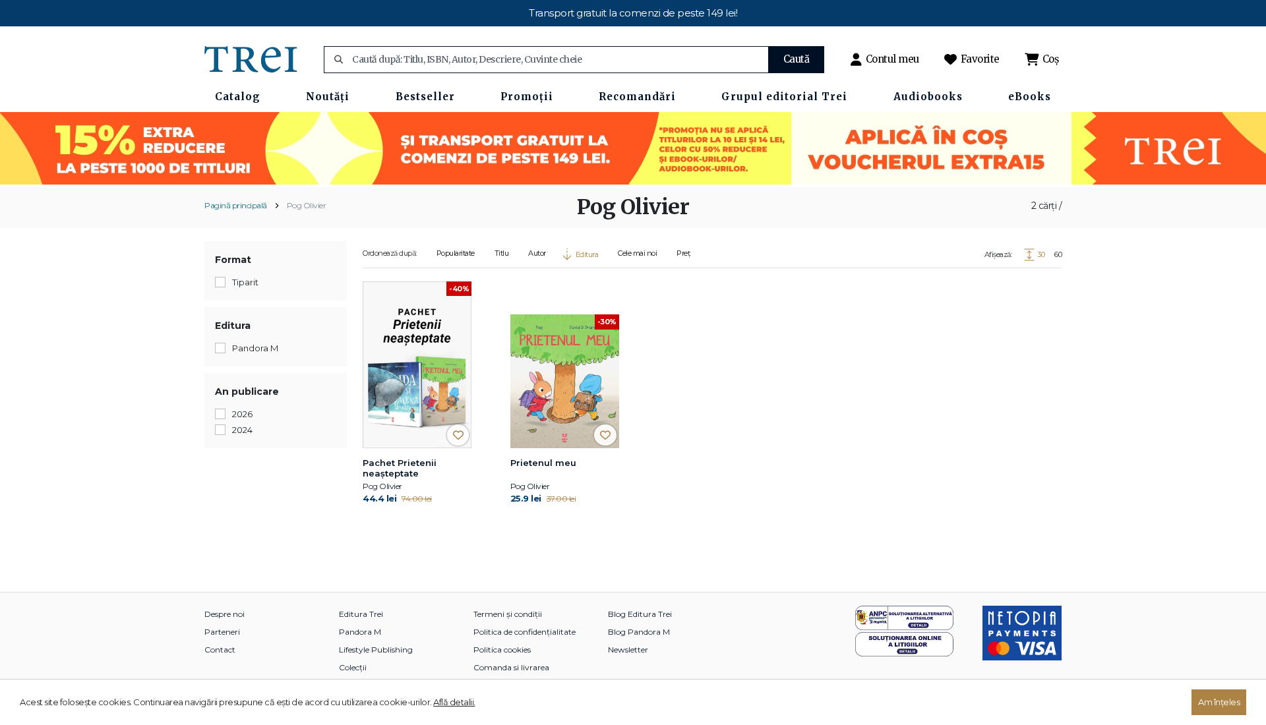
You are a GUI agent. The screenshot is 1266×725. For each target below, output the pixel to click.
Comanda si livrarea (511, 667)
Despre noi (224, 614)
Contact (219, 649)
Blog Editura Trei (640, 614)
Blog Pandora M (639, 632)
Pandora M (360, 632)
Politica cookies (502, 649)
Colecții (353, 667)
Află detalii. (454, 702)
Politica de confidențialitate (524, 632)
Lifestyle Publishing (376, 649)
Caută (796, 59)
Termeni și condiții (507, 614)
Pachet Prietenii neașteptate (400, 467)
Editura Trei (361, 614)
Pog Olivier (306, 205)
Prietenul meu (543, 462)
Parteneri (222, 632)
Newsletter (628, 649)
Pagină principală (235, 205)
